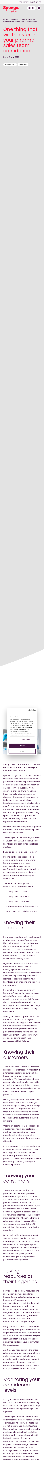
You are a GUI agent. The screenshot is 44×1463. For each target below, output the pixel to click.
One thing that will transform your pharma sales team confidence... (21, 20)
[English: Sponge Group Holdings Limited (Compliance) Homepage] (11, 9)
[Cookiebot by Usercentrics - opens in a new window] (29, 710)
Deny (22, 751)
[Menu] (39, 8)
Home (5, 19)
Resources (15, 19)
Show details (25, 739)
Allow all (22, 745)
